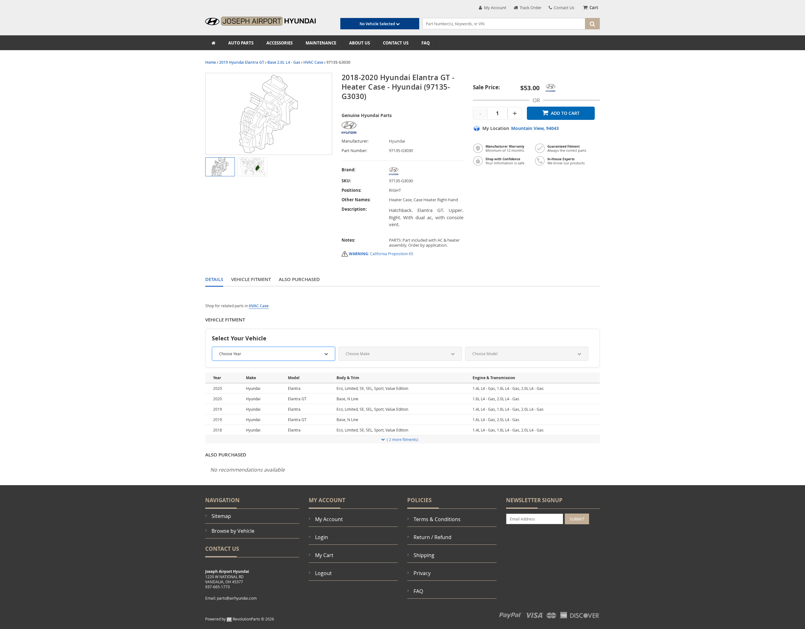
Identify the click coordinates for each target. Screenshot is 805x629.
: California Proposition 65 (381, 253)
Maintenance (321, 43)
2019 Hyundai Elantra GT (241, 62)
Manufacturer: (355, 141)
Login (321, 537)
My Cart (324, 555)
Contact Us (563, 7)
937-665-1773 (217, 586)
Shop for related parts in (237, 305)
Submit (576, 519)
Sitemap (221, 516)
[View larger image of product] (220, 166)
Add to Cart (565, 113)
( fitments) (402, 439)
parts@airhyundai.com (237, 598)
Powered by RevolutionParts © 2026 (239, 618)
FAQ (425, 43)
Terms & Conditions (437, 519)
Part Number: (354, 150)
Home (210, 62)
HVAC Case (313, 62)
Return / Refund (432, 537)
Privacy (422, 573)
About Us (359, 43)
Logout (323, 573)
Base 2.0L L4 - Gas (283, 62)
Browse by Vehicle (233, 530)
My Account (494, 7)
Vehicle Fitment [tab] (251, 279)
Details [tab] (214, 279)
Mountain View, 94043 (535, 128)
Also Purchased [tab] (299, 279)
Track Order (529, 7)
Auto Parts (240, 43)
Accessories (279, 43)
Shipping (424, 555)
